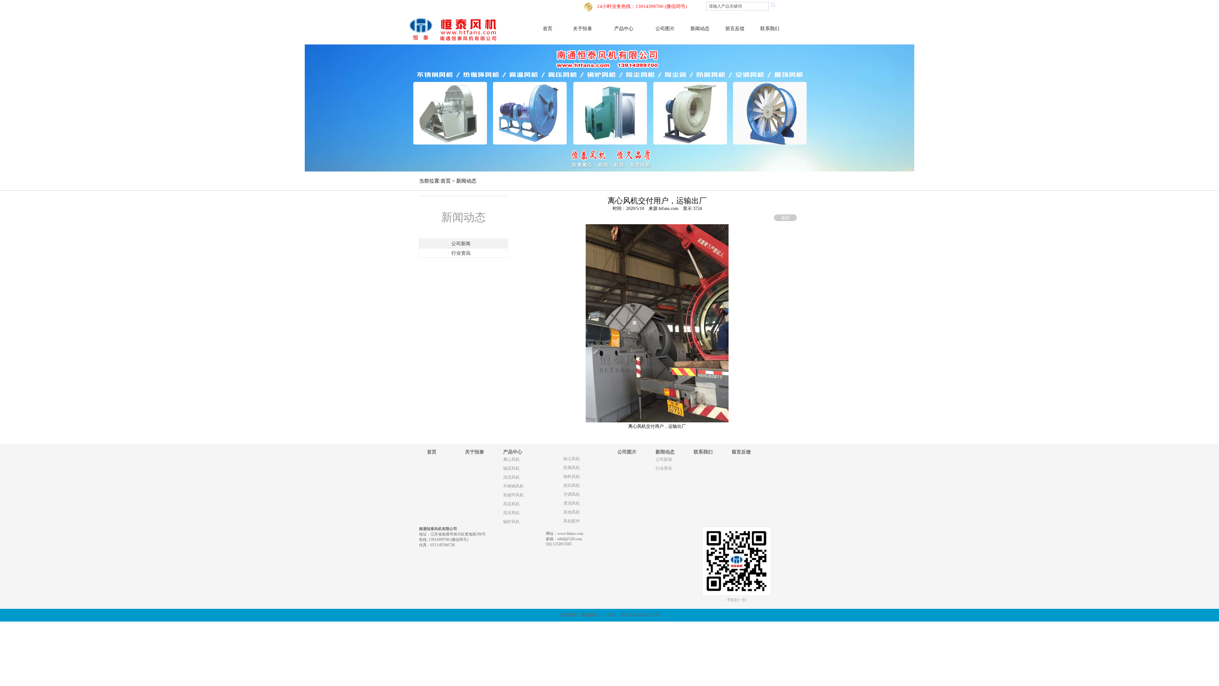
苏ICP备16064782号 (640, 615)
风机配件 (571, 521)
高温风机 (511, 504)
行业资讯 (664, 468)
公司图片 (665, 28)
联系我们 (769, 28)
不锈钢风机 (513, 486)
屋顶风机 (571, 503)
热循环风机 (513, 495)
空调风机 (571, 494)
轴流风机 (511, 468)
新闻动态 (699, 28)
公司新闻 (664, 459)
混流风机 (511, 477)
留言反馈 (734, 28)
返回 (785, 217)
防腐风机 (571, 468)
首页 (547, 28)
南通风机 (589, 615)
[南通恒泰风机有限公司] (456, 28)
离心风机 (511, 459)
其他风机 (571, 512)
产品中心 (623, 28)
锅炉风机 (511, 522)
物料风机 (571, 476)
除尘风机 (571, 459)
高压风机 (511, 513)
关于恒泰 (582, 28)
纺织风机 (571, 485)
